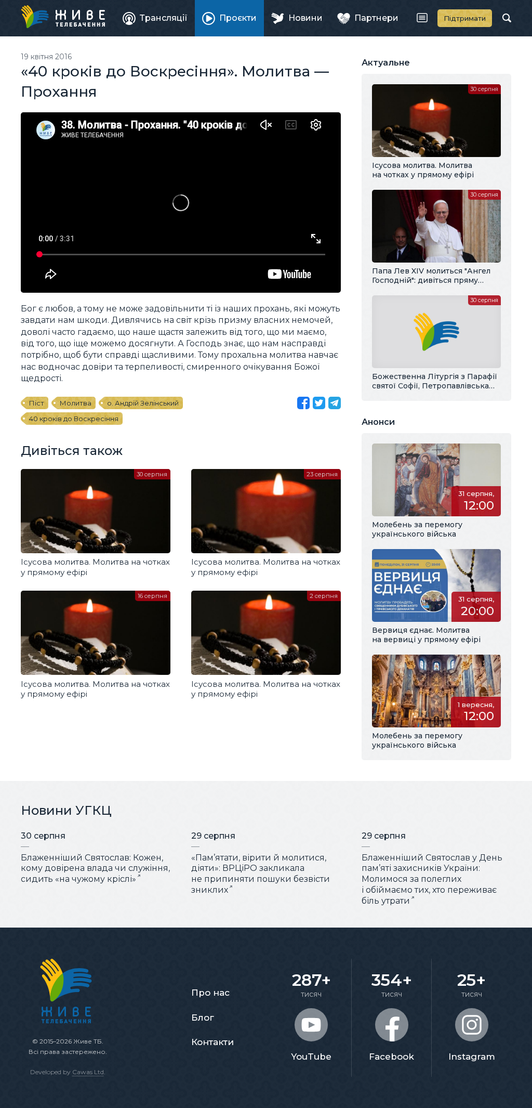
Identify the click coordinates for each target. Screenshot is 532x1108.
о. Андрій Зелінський (143, 403)
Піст (36, 403)
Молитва (75, 403)
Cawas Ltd (88, 1072)
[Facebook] (303, 403)
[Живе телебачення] (63, 16)
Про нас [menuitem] (210, 992)
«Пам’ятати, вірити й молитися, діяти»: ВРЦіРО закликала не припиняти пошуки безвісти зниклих (260, 874)
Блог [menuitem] (202, 1017)
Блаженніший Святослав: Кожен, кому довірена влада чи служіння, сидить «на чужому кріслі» (95, 868)
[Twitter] (319, 403)
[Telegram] (334, 403)
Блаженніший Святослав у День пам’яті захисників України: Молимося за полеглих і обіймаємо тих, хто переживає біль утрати (432, 879)
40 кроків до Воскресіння (73, 418)
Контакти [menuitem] (212, 1042)
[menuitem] (155, 18)
